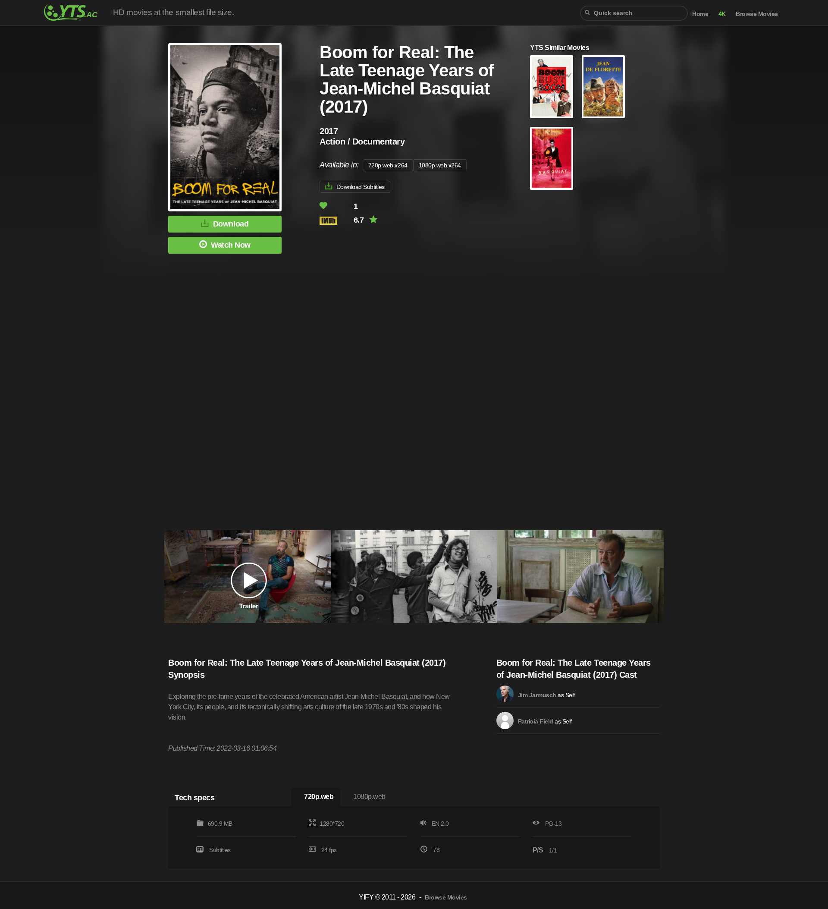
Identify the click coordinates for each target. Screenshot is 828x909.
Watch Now (231, 245)
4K (722, 14)
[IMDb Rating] (336, 221)
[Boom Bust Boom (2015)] (551, 86)
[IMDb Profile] (505, 694)
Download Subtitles (360, 186)
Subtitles (220, 849)
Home (700, 14)
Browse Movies (757, 14)
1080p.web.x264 (440, 165)
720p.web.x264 (388, 165)
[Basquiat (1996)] (551, 158)
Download (230, 224)
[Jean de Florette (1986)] (603, 86)
